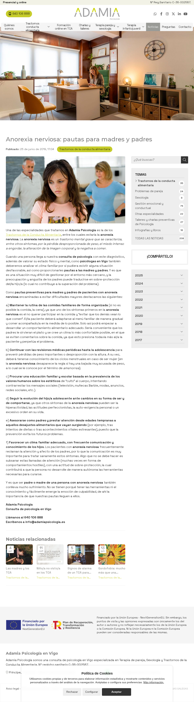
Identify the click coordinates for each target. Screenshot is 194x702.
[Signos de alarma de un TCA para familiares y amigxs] (81, 554)
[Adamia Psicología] (97, 14)
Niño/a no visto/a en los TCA (48, 570)
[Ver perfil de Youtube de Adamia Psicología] (185, 13)
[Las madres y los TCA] (19, 554)
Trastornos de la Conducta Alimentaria (33, 235)
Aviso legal (12, 688)
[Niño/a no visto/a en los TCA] (50, 554)
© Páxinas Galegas (176, 688)
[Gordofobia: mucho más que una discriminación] (111, 554)
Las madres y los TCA (17, 570)
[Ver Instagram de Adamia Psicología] (167, 13)
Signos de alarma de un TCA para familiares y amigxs (79, 570)
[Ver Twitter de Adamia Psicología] (173, 13)
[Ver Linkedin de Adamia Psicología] (179, 13)
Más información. (153, 682)
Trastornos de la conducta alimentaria (84, 149)
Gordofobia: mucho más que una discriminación (111, 570)
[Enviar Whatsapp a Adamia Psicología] (155, 13)
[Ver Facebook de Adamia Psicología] (161, 13)
